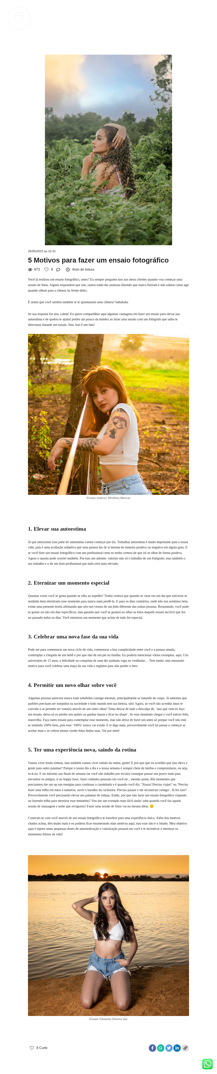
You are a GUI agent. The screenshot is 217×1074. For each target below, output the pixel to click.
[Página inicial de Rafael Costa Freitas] (20, 18)
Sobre (183, 18)
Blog (167, 18)
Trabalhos (129, 18)
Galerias (149, 18)
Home (110, 18)
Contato (200, 18)
